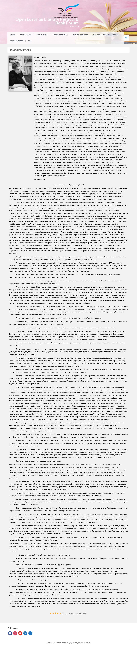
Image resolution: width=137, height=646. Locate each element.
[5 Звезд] (60, 613)
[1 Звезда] (51, 613)
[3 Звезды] (55, 613)
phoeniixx (87, 643)
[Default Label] (20, 633)
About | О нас (25, 35)
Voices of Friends (60, 35)
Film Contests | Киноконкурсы (106, 35)
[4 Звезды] (58, 613)
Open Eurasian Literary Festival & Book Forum (47, 21)
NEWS (12, 35)
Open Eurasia (42, 35)
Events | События (80, 35)
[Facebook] (10, 633)
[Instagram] (15, 633)
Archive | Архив (16, 41)
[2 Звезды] (53, 613)
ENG (29, 41)
